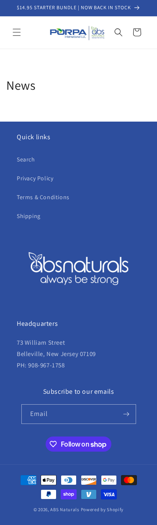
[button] (17, 32)
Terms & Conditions (43, 197)
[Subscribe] (126, 414)
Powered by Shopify (102, 509)
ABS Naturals (64, 509)
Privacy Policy (35, 178)
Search (26, 159)
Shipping (29, 216)
